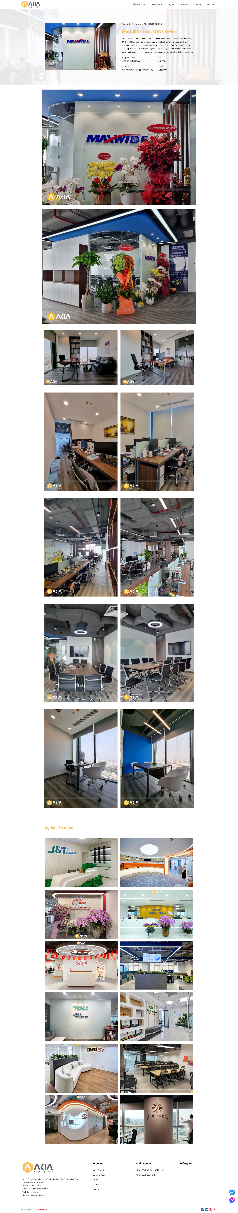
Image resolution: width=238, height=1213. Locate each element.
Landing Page (99, 1175)
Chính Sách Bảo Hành (145, 1175)
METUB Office (157, 1053)
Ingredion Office (156, 1002)
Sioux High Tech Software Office (81, 1053)
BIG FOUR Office (157, 1104)
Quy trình (157, 4)
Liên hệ (198, 4)
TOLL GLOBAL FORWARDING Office (81, 1003)
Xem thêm (81, 878)
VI (213, 4)
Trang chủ (126, 24)
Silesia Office (81, 1104)
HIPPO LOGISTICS (81, 900)
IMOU (157, 849)
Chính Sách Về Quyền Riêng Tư (150, 1170)
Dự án (171, 4)
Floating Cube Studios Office (157, 950)
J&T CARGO (81, 847)
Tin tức (184, 4)
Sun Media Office (81, 950)
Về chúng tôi (139, 4)
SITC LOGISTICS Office (156, 899)
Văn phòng (136, 24)
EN (208, 4)
